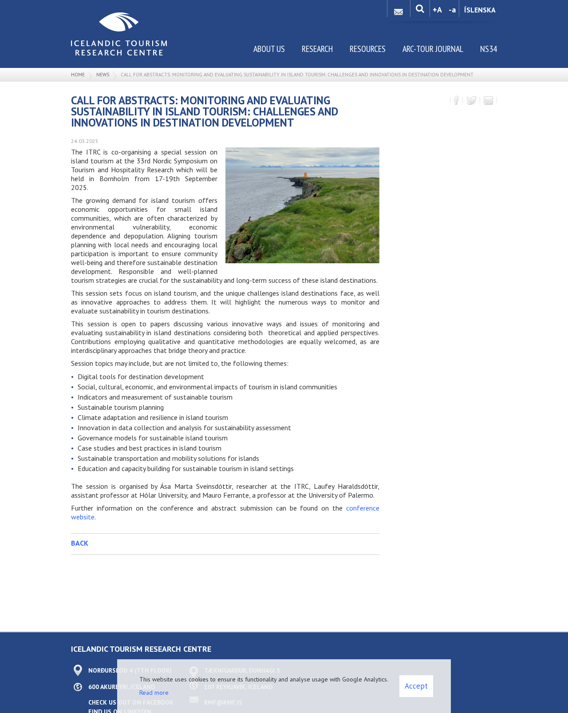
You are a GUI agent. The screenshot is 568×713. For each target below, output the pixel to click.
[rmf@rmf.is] (398, 9)
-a (452, 9)
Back (79, 543)
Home (78, 74)
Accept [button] (416, 686)
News (102, 74)
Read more (154, 693)
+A (437, 9)
